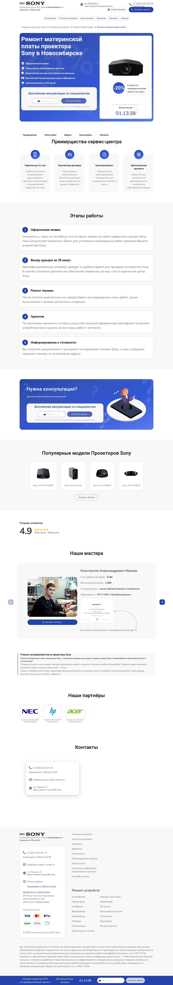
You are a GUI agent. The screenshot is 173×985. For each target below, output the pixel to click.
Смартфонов (78, 896)
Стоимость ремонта (82, 834)
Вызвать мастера (54, 622)
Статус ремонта (118, 9)
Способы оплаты (80, 876)
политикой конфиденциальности (78, 106)
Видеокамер (78, 911)
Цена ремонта (87, 18)
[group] (30, 714)
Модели (67, 135)
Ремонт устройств (69, 18)
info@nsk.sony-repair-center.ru (49, 779)
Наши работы (85, 135)
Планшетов (106, 916)
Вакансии (101, 18)
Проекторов (78, 901)
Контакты (113, 18)
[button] (162, 602)
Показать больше (86, 497)
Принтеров (106, 921)
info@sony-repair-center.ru (41, 864)
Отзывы (125, 18)
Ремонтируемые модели (84, 858)
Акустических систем (83, 930)
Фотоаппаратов (108, 926)
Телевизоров (78, 926)
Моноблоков (78, 916)
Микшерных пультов (111, 911)
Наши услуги (79, 863)
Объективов (106, 901)
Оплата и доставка (82, 839)
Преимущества (30, 135)
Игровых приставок (110, 896)
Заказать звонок (142, 9)
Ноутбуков (77, 906)
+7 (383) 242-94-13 (143, 3)
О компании (50, 18)
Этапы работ (50, 135)
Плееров (76, 921)
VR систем (105, 906)
